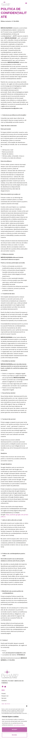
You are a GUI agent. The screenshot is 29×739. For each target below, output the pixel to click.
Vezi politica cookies (19, 725)
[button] (26, 706)
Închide (14, 735)
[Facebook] (3, 686)
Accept (14, 729)
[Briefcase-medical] (5, 686)
